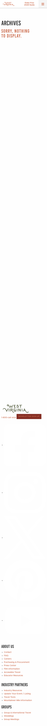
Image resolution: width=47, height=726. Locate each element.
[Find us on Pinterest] (25, 580)
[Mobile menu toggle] (43, 5)
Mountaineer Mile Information (18, 700)
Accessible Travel (12, 672)
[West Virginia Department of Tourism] (8, 4)
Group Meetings (11, 719)
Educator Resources (13, 675)
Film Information (12, 669)
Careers (7, 659)
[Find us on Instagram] (25, 493)
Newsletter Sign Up (28, 416)
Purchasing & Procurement (17, 662)
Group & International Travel (17, 713)
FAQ (6, 656)
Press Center (10, 665)
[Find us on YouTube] (25, 620)
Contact (7, 652)
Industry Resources (13, 690)
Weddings (9, 716)
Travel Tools (10, 697)
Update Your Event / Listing (17, 694)
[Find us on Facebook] (25, 445)
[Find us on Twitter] (25, 538)
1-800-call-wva (8, 417)
